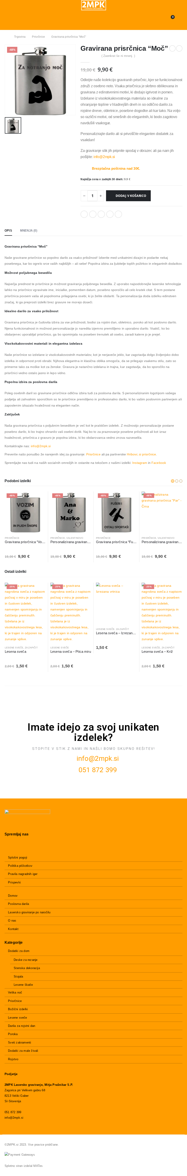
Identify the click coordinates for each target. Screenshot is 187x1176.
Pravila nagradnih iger (22, 874)
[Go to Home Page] (6, 37)
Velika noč (15, 992)
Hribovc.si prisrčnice (141, 454)
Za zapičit (31, 647)
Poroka (13, 1034)
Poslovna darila (18, 904)
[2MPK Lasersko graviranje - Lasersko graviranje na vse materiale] (93, 5)
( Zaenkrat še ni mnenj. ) (118, 56)
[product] (116, 603)
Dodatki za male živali (23, 1050)
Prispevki (14, 882)
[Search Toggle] (93, 19)
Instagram (139, 463)
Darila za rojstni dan (21, 1026)
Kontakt (13, 929)
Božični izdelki (18, 1009)
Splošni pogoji (17, 857)
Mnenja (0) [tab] (28, 230)
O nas (12, 920)
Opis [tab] (8, 230)
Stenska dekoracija (27, 968)
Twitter (92, 214)
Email (118, 214)
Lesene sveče (14, 647)
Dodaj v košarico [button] (38, 499)
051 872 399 (97, 770)
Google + (110, 214)
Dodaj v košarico (131, 195)
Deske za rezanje (25, 960)
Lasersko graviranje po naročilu (29, 912)
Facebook (84, 214)
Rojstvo (13, 1059)
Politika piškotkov (20, 865)
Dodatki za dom (18, 951)
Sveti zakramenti (19, 1042)
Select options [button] (84, 499)
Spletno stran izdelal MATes (24, 1166)
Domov (13, 895)
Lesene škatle (23, 984)
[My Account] (179, 19)
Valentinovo (74, 538)
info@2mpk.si (105, 157)
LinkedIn (101, 214)
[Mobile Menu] (8, 20)
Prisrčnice (93, 454)
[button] (173, 481)
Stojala (18, 976)
